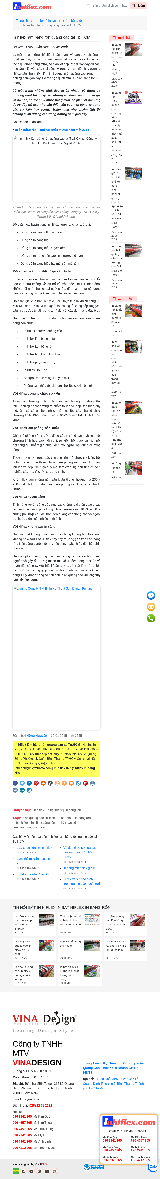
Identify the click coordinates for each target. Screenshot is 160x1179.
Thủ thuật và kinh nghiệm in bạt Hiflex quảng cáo (71, 920)
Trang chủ (23, 20)
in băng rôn (83, 818)
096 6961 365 (22, 1141)
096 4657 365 (23, 1122)
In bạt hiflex (56, 20)
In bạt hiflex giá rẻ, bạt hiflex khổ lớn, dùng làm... (116, 945)
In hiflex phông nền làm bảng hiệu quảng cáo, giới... (116, 922)
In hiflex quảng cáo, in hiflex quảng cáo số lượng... (24, 973)
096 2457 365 (22, 1129)
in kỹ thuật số (67, 822)
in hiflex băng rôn (43, 822)
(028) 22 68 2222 (40, 1105)
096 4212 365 (22, 1147)
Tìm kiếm (138, 5)
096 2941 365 (22, 1135)
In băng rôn (76, 20)
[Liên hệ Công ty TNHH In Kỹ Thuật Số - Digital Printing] (56, 657)
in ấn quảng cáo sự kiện (38, 818)
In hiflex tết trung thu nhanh (70, 943)
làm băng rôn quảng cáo (29, 827)
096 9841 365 (22, 1116)
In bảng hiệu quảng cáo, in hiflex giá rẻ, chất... (23, 947)
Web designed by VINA (32, 1164)
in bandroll (65, 818)
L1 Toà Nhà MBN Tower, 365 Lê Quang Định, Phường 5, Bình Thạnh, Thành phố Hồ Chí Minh (113, 1083)
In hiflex (39, 20)
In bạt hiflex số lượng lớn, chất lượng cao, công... (69, 973)
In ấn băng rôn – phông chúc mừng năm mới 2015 (52, 129)
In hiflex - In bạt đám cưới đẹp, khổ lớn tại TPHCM (24, 922)
